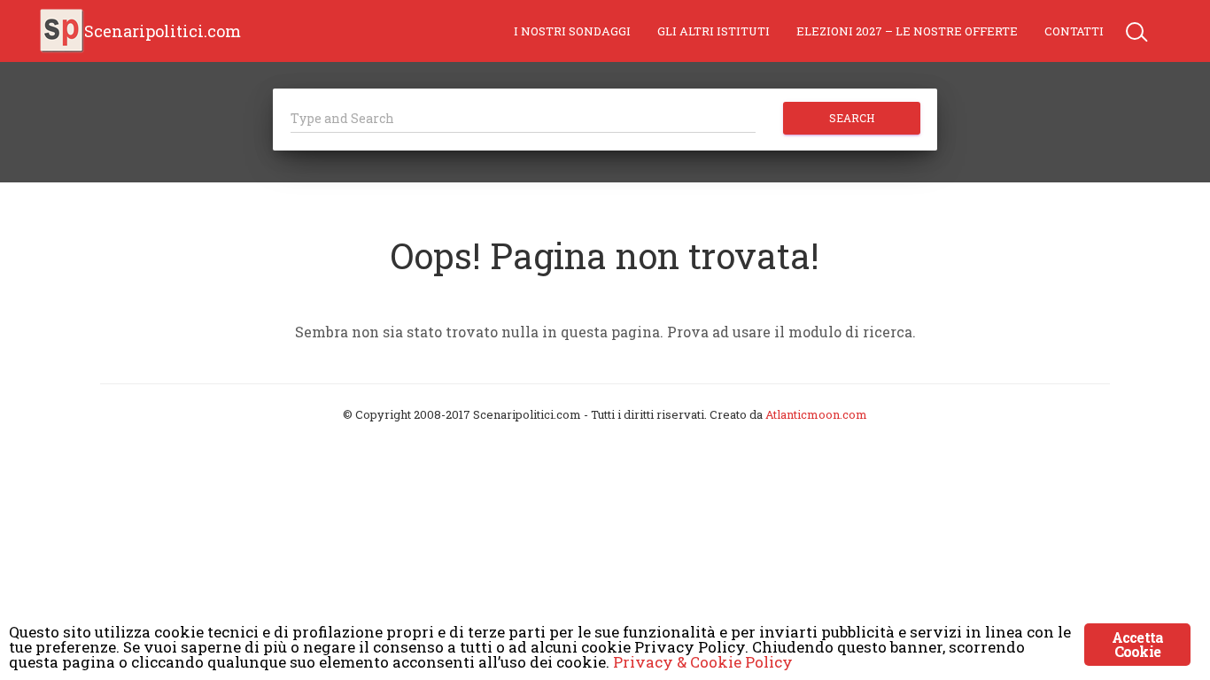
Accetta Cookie (1137, 644)
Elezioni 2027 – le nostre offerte (907, 31)
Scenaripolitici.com (162, 31)
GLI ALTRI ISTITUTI (713, 31)
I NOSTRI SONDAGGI (572, 31)
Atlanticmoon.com (816, 414)
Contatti (1074, 31)
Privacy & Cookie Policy (703, 662)
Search (851, 118)
